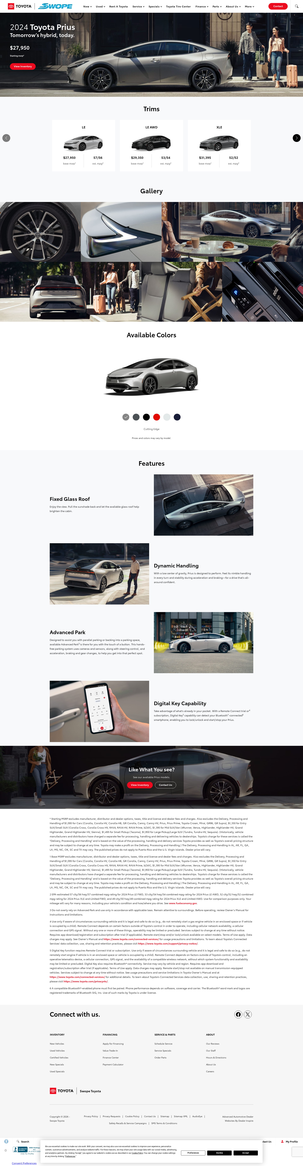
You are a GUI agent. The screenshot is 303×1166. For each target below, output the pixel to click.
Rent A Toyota (118, 6)
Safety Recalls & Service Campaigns (128, 1123)
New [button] (86, 6)
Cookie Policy (132, 1116)
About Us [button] (232, 6)
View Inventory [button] (23, 66)
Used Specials (57, 1071)
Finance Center (111, 1057)
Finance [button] (200, 6)
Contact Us (150, 1116)
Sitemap (164, 1116)
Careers (210, 1071)
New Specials (57, 1064)
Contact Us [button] (165, 784)
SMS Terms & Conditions (164, 1123)
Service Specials (162, 1050)
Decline (219, 1153)
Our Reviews (212, 1043)
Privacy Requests (111, 1116)
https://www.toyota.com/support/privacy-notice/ (168, 943)
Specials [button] (154, 6)
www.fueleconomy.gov (183, 903)
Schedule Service (163, 1043)
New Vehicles (57, 1043)
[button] (296, 6)
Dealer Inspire (245, 1120)
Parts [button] (216, 6)
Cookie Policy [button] (137, 1153)
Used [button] (99, 6)
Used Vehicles (57, 1050)
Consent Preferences (24, 1163)
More (248, 6)
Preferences (193, 1153)
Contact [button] (278, 6)
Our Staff (211, 1050)
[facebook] (238, 1014)
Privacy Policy (91, 1116)
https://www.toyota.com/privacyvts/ (86, 981)
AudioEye (197, 1116)
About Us (211, 1064)
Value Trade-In (110, 1050)
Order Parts (160, 1057)
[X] (248, 1014)
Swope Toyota (57, 1120)
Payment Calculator (113, 1064)
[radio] (126, 417)
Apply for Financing (113, 1043)
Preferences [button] (70, 1156)
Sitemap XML (181, 1116)
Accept (245, 1153)
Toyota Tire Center (178, 6)
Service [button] (137, 6)
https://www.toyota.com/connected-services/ (131, 939)
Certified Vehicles (59, 1057)
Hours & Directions (216, 1057)
